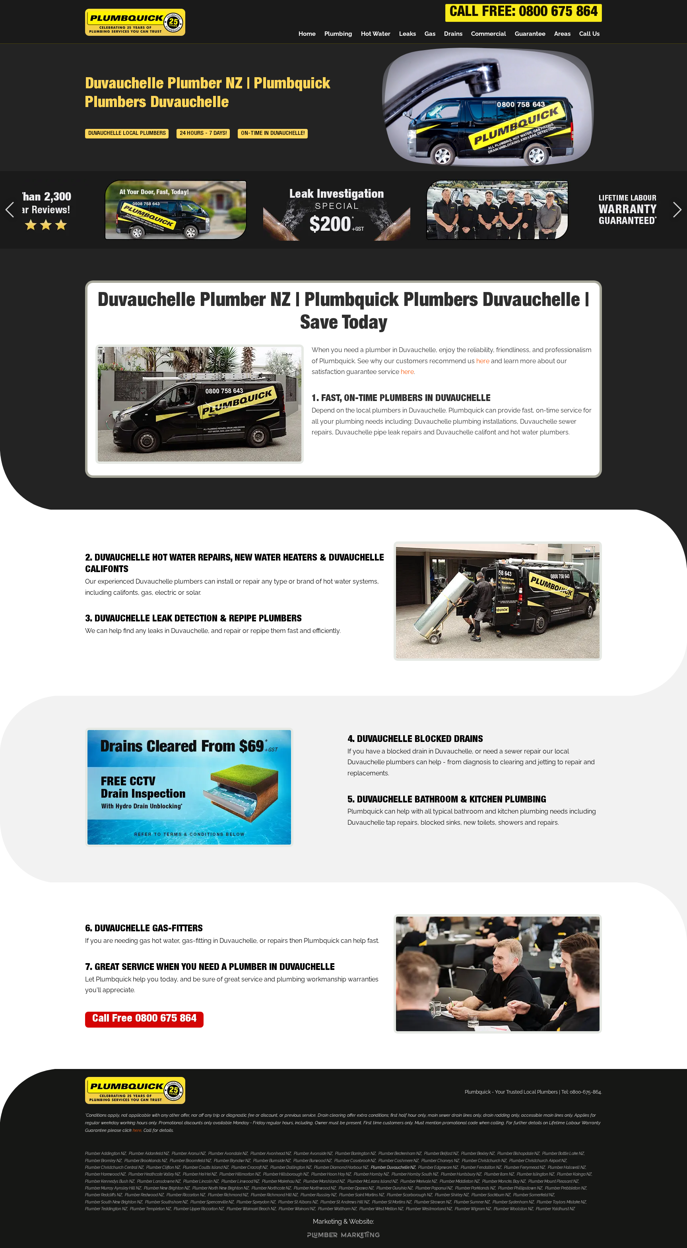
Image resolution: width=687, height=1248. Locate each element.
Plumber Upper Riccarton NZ (199, 1209)
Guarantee (530, 33)
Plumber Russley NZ (318, 1195)
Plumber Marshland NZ (324, 1181)
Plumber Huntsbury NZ (461, 1174)
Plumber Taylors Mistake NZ (561, 1202)
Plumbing (338, 33)
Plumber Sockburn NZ (491, 1195)
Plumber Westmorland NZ (429, 1209)
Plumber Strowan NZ (432, 1202)
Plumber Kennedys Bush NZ (109, 1181)
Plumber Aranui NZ (189, 1153)
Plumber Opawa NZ (356, 1188)
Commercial (488, 33)
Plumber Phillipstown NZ (520, 1188)
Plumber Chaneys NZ (440, 1160)
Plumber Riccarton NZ (186, 1195)
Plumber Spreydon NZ (256, 1202)
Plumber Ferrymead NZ (524, 1167)
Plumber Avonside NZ (313, 1153)
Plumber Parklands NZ (475, 1188)
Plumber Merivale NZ (418, 1181)
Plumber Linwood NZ (240, 1181)
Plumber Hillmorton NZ (239, 1174)
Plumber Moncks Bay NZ (504, 1181)
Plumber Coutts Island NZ (206, 1167)
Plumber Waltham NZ (337, 1209)
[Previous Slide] (9, 210)
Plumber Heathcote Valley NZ (154, 1174)
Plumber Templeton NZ (150, 1209)
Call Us (589, 33)
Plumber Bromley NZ (103, 1160)
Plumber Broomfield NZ (190, 1160)
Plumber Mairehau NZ (281, 1181)
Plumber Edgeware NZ (438, 1167)
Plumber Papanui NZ (433, 1188)
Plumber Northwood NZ (315, 1188)
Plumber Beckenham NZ (399, 1153)
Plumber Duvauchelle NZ (393, 1167)
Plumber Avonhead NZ (270, 1153)
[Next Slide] (677, 210)
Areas (562, 33)
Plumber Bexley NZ (478, 1153)
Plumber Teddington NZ (106, 1209)
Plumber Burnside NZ (272, 1160)
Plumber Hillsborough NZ (286, 1174)
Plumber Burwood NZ (312, 1160)
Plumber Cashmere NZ (398, 1160)
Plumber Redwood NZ (144, 1195)
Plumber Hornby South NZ (415, 1174)
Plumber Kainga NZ (574, 1174)
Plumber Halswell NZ (567, 1167)
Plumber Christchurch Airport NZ (538, 1160)
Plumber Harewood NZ (105, 1174)
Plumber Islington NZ (535, 1174)
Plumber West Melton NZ (381, 1209)
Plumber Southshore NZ (166, 1202)
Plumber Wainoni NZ (297, 1209)
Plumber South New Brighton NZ (113, 1202)
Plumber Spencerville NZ (212, 1202)
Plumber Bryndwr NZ (232, 1160)
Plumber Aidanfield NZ (149, 1153)
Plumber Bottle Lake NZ (563, 1153)
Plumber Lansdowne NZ (158, 1181)
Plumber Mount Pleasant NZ (553, 1181)
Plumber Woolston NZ (513, 1209)
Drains (453, 33)
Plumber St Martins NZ (391, 1202)
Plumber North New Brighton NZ (220, 1188)
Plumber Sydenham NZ (513, 1202)
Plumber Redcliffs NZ (103, 1195)
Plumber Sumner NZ (472, 1202)
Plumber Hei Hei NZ (200, 1174)
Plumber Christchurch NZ (484, 1160)
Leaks (407, 33)
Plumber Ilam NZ (499, 1174)
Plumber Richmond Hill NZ (274, 1195)
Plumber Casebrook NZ (355, 1160)
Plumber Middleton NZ (459, 1181)
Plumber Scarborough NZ (409, 1195)
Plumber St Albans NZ (298, 1202)
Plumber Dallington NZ (290, 1167)
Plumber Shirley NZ (452, 1195)
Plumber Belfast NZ (441, 1153)
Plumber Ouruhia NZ (394, 1188)
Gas (430, 33)
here (482, 361)
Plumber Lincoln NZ (201, 1181)
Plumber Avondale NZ (228, 1153)
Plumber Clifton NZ (163, 1167)
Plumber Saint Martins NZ (361, 1195)
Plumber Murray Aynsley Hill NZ (113, 1188)
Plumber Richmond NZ (228, 1195)
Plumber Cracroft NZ (249, 1167)
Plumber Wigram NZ (473, 1209)
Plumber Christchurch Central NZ (114, 1167)
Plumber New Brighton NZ (167, 1188)
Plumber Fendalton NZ (481, 1167)
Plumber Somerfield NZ (533, 1195)
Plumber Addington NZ (105, 1153)
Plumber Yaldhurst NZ (555, 1209)
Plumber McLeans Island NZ (372, 1181)
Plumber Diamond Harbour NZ (341, 1167)
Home (307, 33)
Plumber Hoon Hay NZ (331, 1174)
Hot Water (375, 33)
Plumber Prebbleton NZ (565, 1188)
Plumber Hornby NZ (371, 1174)
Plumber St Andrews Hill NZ (344, 1202)
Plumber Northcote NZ (271, 1188)
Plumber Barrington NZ (355, 1153)
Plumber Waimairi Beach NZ (251, 1209)
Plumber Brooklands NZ (145, 1160)
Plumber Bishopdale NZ (518, 1153)
